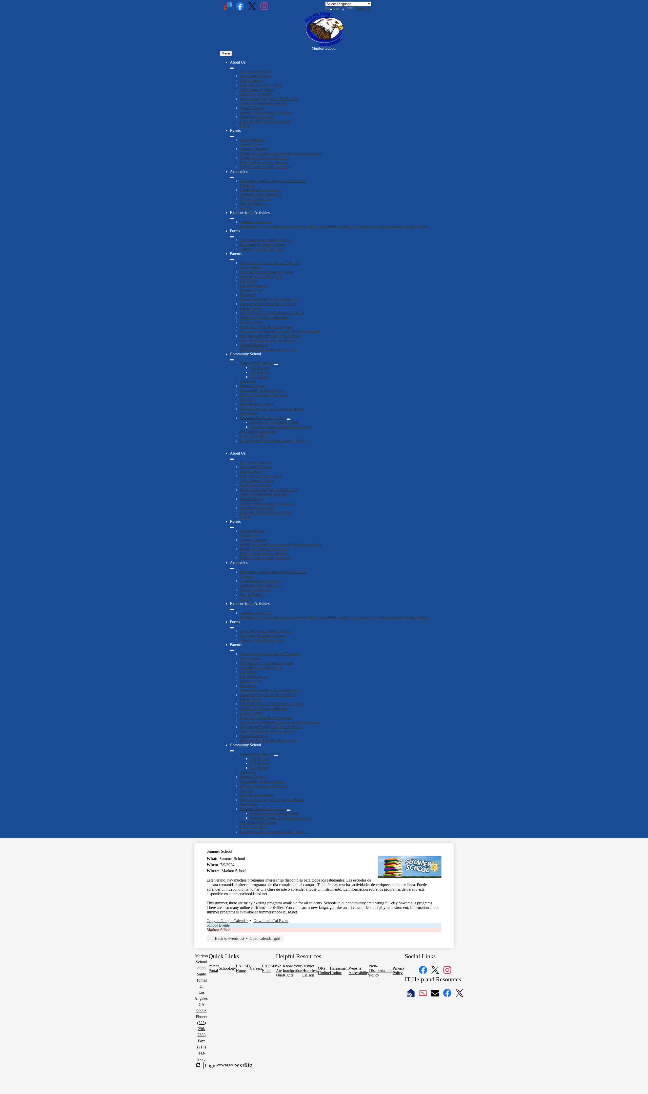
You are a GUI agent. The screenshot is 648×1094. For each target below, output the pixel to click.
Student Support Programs (261, 276)
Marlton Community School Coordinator (272, 408)
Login (205, 1066)
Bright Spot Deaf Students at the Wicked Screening (281, 153)
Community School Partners (262, 390)
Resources (248, 294)
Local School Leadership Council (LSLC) (273, 440)
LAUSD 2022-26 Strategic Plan (265, 121)
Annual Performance (256, 363)
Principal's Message (255, 71)
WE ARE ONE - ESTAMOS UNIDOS (272, 313)
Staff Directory (252, 80)
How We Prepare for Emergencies (267, 340)
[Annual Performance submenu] (276, 364)
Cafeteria (247, 185)
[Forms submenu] (232, 237)
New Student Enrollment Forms (265, 240)
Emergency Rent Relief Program (266, 326)
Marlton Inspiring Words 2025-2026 (269, 98)
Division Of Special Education (264, 317)
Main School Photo (255, 94)
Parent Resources (254, 285)
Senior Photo (250, 144)
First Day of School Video (261, 85)
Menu (226, 53)
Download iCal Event (270, 921)
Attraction (248, 381)
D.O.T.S (247, 399)
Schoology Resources (257, 117)
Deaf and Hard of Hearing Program (268, 349)
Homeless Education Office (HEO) (268, 304)
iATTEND (248, 281)
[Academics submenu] (232, 177)
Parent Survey (251, 290)
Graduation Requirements (260, 190)
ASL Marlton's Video (257, 89)
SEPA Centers (251, 322)
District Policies (252, 203)
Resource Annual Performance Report (280, 427)
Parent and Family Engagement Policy (270, 299)
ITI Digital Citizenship (258, 431)
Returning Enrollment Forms (263, 244)
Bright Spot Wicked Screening (264, 158)
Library (246, 208)
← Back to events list (227, 938)
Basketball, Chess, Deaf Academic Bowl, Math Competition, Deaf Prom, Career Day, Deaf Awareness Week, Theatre (334, 226)
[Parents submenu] (232, 259)
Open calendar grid (265, 938)
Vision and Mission (255, 76)
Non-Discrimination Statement (264, 103)
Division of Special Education (264, 395)
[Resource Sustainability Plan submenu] (289, 419)
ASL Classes (250, 267)
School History (252, 108)
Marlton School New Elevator (264, 162)
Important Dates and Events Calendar (270, 263)
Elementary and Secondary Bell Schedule (273, 181)
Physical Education (255, 199)
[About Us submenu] (232, 68)
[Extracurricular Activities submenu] (232, 218)
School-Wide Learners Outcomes (266, 112)
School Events (218, 925)
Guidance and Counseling (260, 194)
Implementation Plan (256, 404)
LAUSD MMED (254, 436)
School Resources (254, 345)
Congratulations (252, 140)
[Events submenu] (232, 136)
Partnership (249, 413)
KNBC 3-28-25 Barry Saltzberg (265, 167)
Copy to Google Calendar (227, 921)
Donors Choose (252, 386)
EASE (245, 126)
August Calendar (253, 149)
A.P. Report (259, 367)
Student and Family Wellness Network (270, 336)
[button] (232, 459)
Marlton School (219, 930)
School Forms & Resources (262, 249)
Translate (363, 8)
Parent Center (251, 308)
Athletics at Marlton (256, 222)
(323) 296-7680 (201, 1029)
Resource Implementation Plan (274, 422)
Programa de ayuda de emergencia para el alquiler (279, 331)
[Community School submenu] (232, 360)
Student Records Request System (266, 272)
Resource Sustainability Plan (263, 418)
